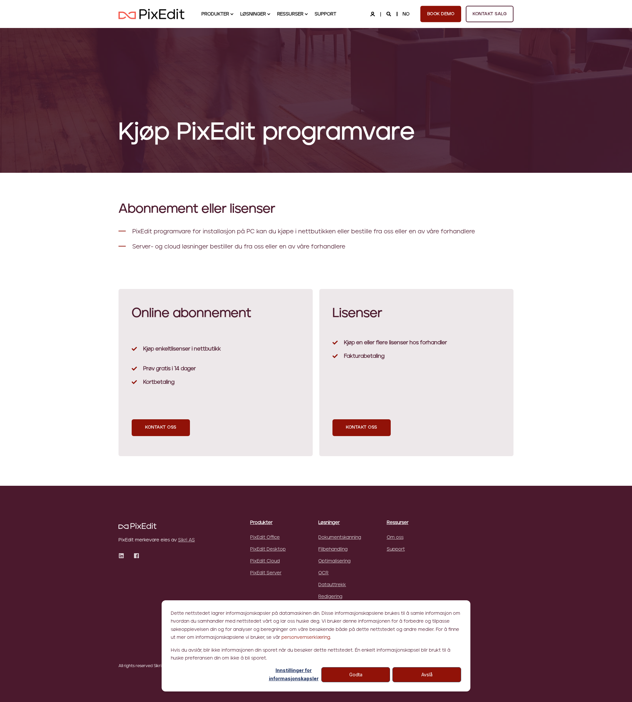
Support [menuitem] (325, 14)
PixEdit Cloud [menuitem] (265, 561)
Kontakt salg (490, 14)
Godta (355, 674)
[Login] (373, 14)
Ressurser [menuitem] (290, 14)
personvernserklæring (305, 637)
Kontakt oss (160, 427)
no (406, 14)
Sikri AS (186, 540)
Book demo (441, 14)
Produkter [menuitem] (215, 14)
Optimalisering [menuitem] (334, 561)
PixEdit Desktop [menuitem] (268, 549)
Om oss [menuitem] (395, 537)
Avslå (427, 674)
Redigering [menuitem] (330, 596)
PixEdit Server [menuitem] (265, 573)
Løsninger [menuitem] (253, 14)
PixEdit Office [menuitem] (265, 537)
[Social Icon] (123, 556)
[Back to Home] (151, 14)
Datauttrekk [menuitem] (332, 585)
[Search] (389, 14)
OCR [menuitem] (323, 573)
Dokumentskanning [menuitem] (339, 537)
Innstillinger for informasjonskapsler (294, 674)
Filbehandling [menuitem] (333, 549)
